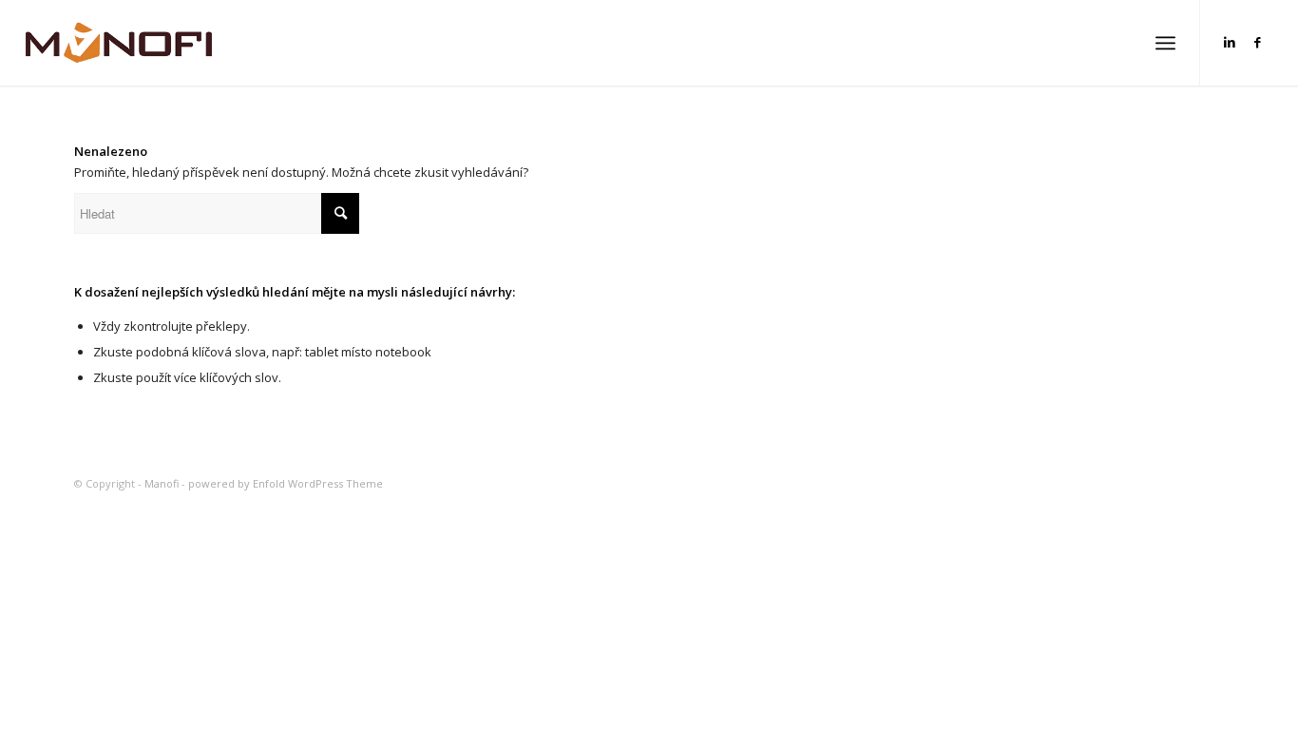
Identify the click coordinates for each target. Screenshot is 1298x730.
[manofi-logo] (119, 43)
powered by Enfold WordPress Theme (285, 483)
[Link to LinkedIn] (1229, 42)
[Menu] (1165, 42)
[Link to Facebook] (1258, 42)
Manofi (161, 483)
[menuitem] (1165, 42)
